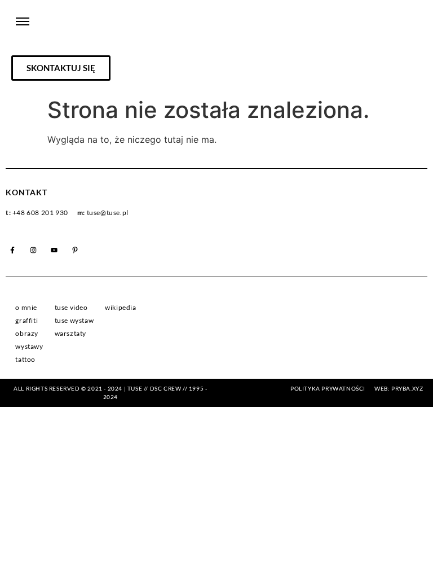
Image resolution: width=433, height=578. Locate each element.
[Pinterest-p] (75, 250)
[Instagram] (33, 250)
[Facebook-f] (12, 250)
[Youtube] (54, 250)
